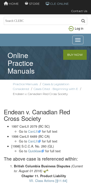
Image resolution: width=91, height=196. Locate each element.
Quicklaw (34, 151)
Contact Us (79, 11)
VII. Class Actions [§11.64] (48, 180)
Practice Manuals (25, 84)
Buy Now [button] (75, 55)
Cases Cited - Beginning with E (56, 89)
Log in (79, 28)
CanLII (33, 131)
